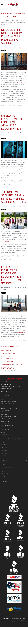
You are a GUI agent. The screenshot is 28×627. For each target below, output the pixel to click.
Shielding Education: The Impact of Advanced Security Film (12, 122)
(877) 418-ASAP (5, 429)
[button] (2, 4)
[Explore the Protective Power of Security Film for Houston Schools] (14, 303)
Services (4, 450)
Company (4, 448)
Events (4, 455)
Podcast (3, 489)
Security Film (22, 105)
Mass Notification (7, 467)
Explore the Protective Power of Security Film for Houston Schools (11, 275)
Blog (2, 484)
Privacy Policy (6, 618)
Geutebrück (5, 473)
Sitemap (14, 621)
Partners (4, 460)
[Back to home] (14, 4)
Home (2, 442)
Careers (4, 453)
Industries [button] (4, 481)
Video (3, 464)
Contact (3, 486)
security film (18, 82)
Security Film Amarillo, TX (9, 105)
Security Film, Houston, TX (9, 340)
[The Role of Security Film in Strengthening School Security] (14, 220)
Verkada (4, 476)
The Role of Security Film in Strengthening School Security (13, 197)
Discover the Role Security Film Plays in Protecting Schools (11, 36)
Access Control (7, 462)
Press (4, 452)
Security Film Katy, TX (7, 256)
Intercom (5, 466)
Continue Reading (6, 108)
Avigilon (4, 471)
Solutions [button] (4, 457)
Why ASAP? (5, 447)
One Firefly (19, 620)
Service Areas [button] (5, 479)
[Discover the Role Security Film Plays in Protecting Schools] (14, 61)
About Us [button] (3, 444)
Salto (4, 474)
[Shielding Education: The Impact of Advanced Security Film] (14, 149)
